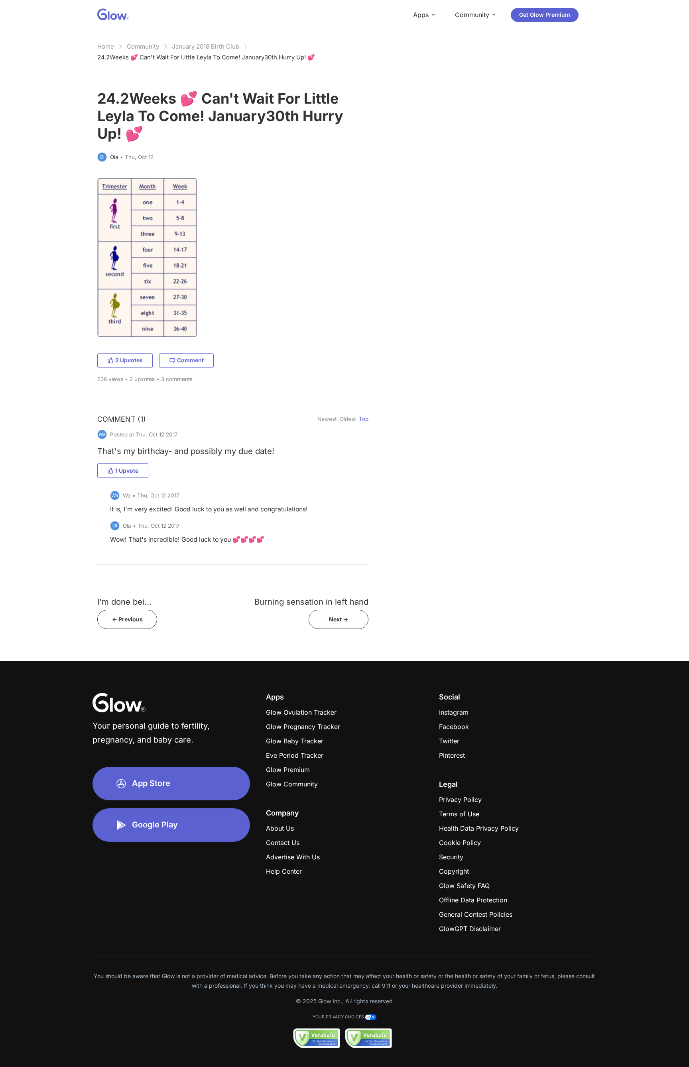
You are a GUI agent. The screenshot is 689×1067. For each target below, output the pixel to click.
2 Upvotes (129, 360)
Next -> (338, 619)
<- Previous (127, 619)
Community (143, 46)
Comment (190, 360)
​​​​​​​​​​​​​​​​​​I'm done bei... (124, 602)
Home (105, 46)
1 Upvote (126, 470)
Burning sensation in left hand (311, 602)
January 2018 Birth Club (205, 46)
